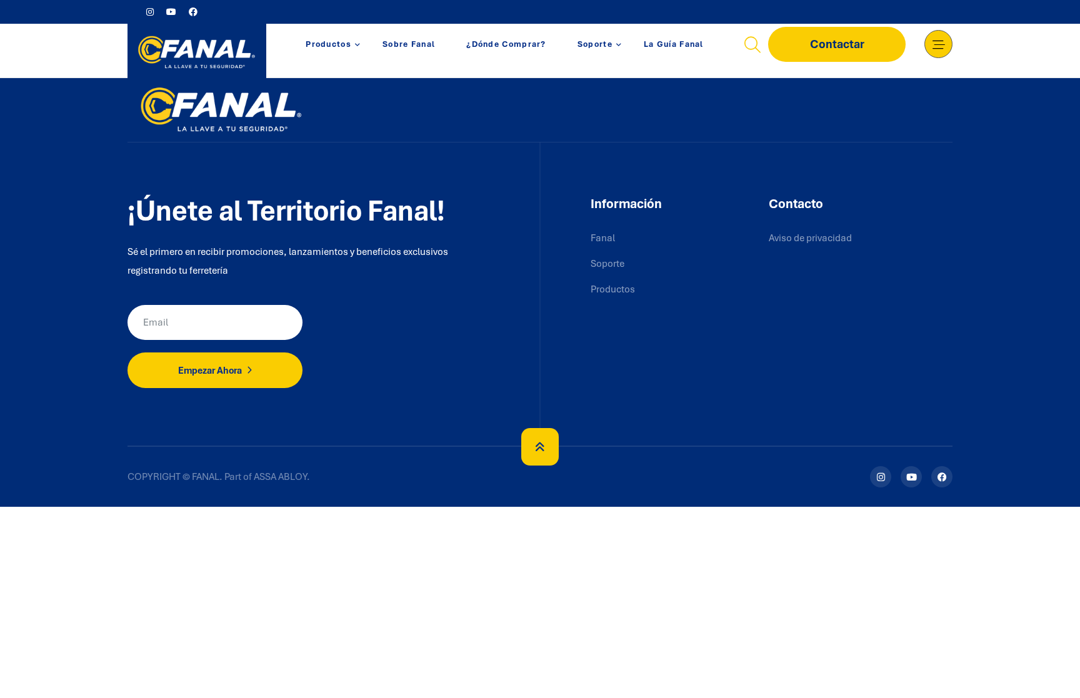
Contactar (837, 44)
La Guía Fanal (674, 44)
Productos (328, 44)
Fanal (603, 238)
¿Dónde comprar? (506, 44)
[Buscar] (752, 44)
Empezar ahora (211, 370)
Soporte (595, 44)
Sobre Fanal (408, 44)
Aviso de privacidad (810, 238)
